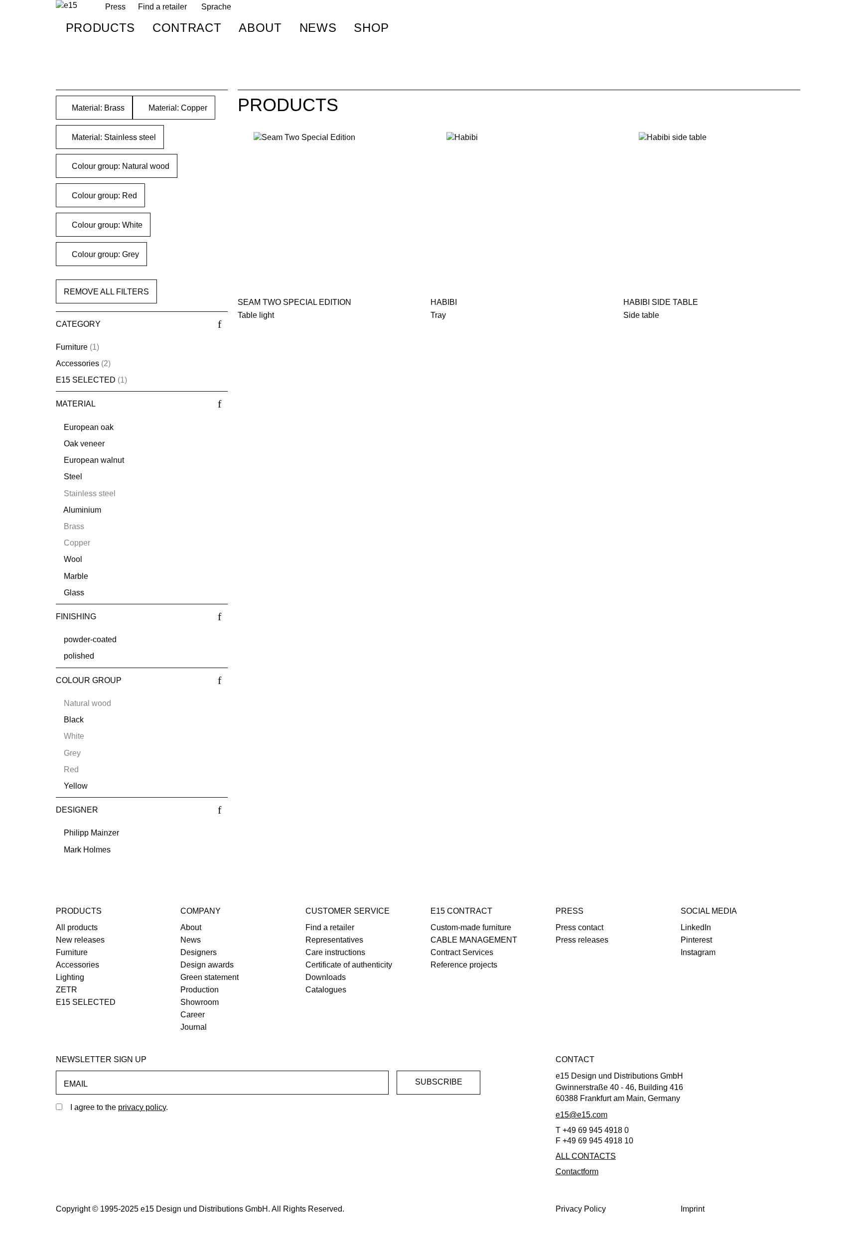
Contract (186, 27)
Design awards (207, 965)
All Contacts (586, 1156)
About (260, 27)
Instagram (698, 952)
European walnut (94, 460)
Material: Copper (176, 108)
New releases (80, 940)
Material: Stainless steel (113, 137)
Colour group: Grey (104, 254)
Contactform (577, 1171)
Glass (74, 592)
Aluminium (82, 510)
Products (100, 27)
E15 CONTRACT (461, 911)
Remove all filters (106, 291)
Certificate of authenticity (348, 965)
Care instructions (335, 952)
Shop (371, 27)
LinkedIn (696, 927)
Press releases (582, 940)
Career (192, 1014)
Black (74, 719)
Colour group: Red (103, 195)
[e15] (66, 5)
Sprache (216, 6)
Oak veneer (84, 443)
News (318, 27)
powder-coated (90, 639)
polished (79, 656)
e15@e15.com (581, 1114)
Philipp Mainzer (91, 833)
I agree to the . (119, 1107)
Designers (198, 952)
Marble (76, 576)
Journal (193, 1027)
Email (76, 1084)
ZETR (66, 989)
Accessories (77, 363)
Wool (73, 559)
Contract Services (461, 952)
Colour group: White (106, 225)
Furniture (72, 347)
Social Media (709, 911)
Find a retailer (162, 6)
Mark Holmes (87, 849)
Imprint (693, 1209)
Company (200, 911)
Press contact (579, 927)
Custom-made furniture (470, 927)
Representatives (334, 940)
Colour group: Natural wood (119, 166)
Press (569, 911)
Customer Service (347, 911)
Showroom (199, 1002)
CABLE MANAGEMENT (473, 940)
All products (77, 927)
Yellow (76, 786)
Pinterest (696, 940)
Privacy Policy (581, 1209)
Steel (73, 476)
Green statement (209, 977)
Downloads (325, 977)
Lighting (70, 977)
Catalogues (325, 989)
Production (199, 989)
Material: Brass (97, 108)
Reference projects (463, 965)
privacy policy (142, 1107)
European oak (89, 427)
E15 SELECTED (86, 380)
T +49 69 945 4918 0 (592, 1130)
